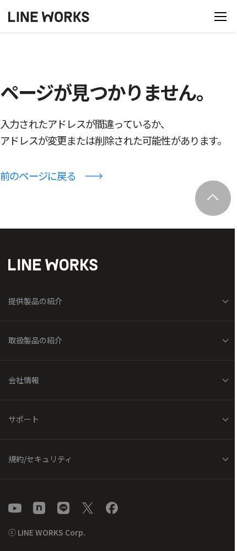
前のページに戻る (38, 175)
